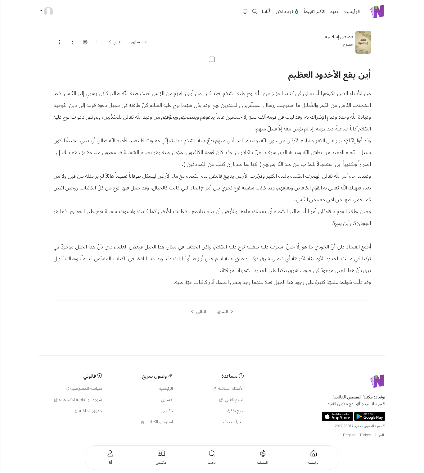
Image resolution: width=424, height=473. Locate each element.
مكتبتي (167, 411)
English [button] (349, 435)
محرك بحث (233, 422)
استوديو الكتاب (159, 422)
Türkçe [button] (365, 435)
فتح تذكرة (236, 411)
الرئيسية (352, 11)
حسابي (167, 399)
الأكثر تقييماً (314, 11)
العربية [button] (379, 435)
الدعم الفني (234, 399)
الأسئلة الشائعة (230, 388)
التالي (117, 42)
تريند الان (285, 11)
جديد (334, 11)
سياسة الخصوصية (86, 388)
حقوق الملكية (90, 411)
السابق (137, 42)
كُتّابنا (266, 11)
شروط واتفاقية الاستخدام (80, 399)
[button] (254, 12)
